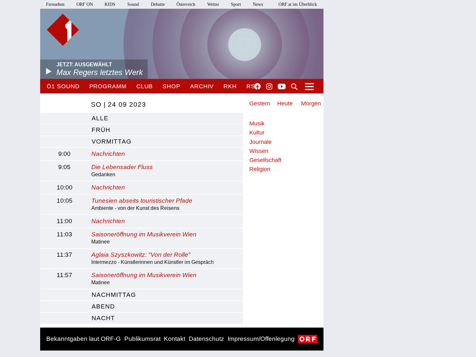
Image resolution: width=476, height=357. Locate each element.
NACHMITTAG (114, 294)
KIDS (110, 4)
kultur (257, 132)
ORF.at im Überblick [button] (297, 4)
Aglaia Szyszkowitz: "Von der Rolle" (140, 254)
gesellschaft (265, 160)
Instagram (269, 86)
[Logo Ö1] (63, 30)
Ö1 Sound (63, 86)
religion (259, 169)
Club (144, 86)
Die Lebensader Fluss (122, 167)
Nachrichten (108, 153)
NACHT (103, 318)
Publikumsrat (142, 338)
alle (100, 118)
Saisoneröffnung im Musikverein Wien (144, 234)
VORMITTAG (111, 141)
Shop (171, 86)
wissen (258, 151)
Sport (236, 4)
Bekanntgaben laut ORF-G (83, 338)
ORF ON (84, 4)
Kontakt (174, 338)
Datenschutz (206, 338)
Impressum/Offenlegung (261, 338)
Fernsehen (55, 4)
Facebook (257, 86)
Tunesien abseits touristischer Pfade (141, 200)
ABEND (103, 306)
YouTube (282, 87)
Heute (285, 103)
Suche (294, 86)
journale (260, 142)
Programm (108, 86)
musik (257, 123)
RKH (230, 86)
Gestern (259, 103)
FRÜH (101, 129)
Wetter (213, 4)
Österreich (185, 4)
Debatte (158, 4)
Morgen (311, 103)
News (258, 4)
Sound (133, 4)
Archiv (202, 86)
